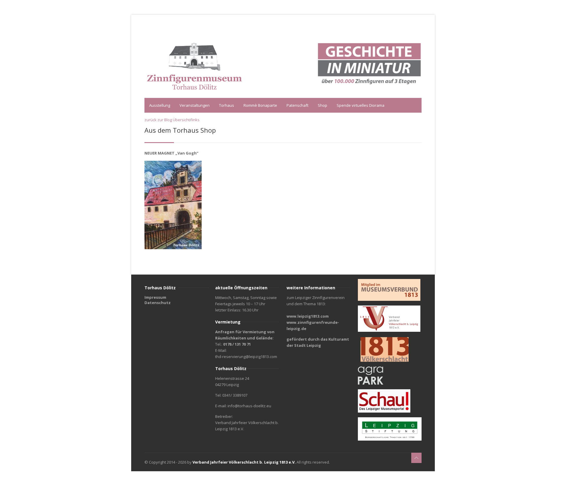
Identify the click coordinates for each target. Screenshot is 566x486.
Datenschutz (157, 302)
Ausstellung (159, 105)
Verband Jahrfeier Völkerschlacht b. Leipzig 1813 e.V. (244, 462)
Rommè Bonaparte (260, 105)
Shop (322, 105)
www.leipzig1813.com (308, 316)
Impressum (155, 297)
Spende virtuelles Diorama (360, 105)
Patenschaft (297, 105)
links (195, 119)
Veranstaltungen (195, 105)
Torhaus (226, 105)
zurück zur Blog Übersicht (167, 119)
